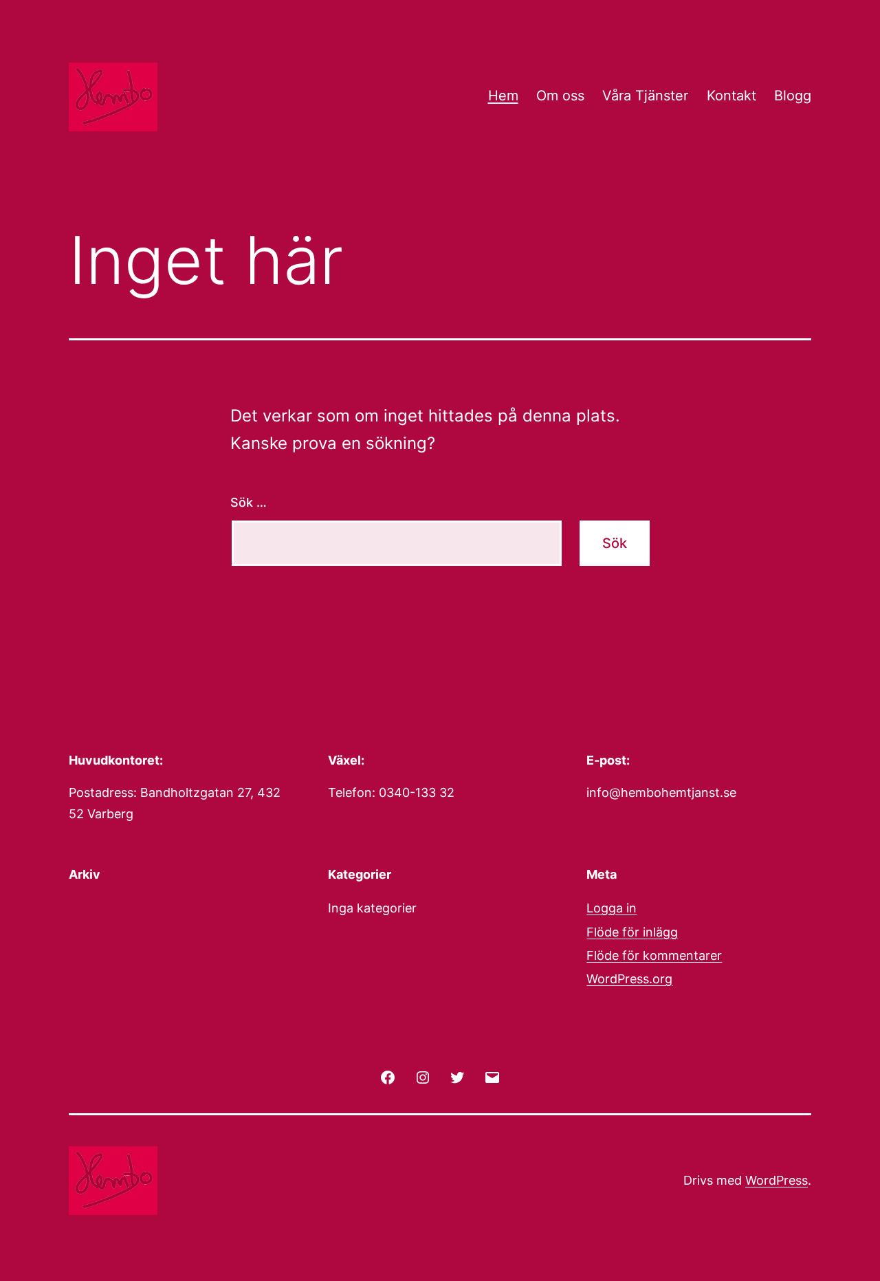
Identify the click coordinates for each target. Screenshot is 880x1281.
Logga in (611, 908)
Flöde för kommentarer (654, 955)
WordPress (776, 1180)
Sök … (248, 502)
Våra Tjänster (645, 95)
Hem (503, 95)
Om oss (560, 95)
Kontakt (731, 95)
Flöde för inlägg (632, 932)
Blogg (792, 95)
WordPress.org (629, 979)
